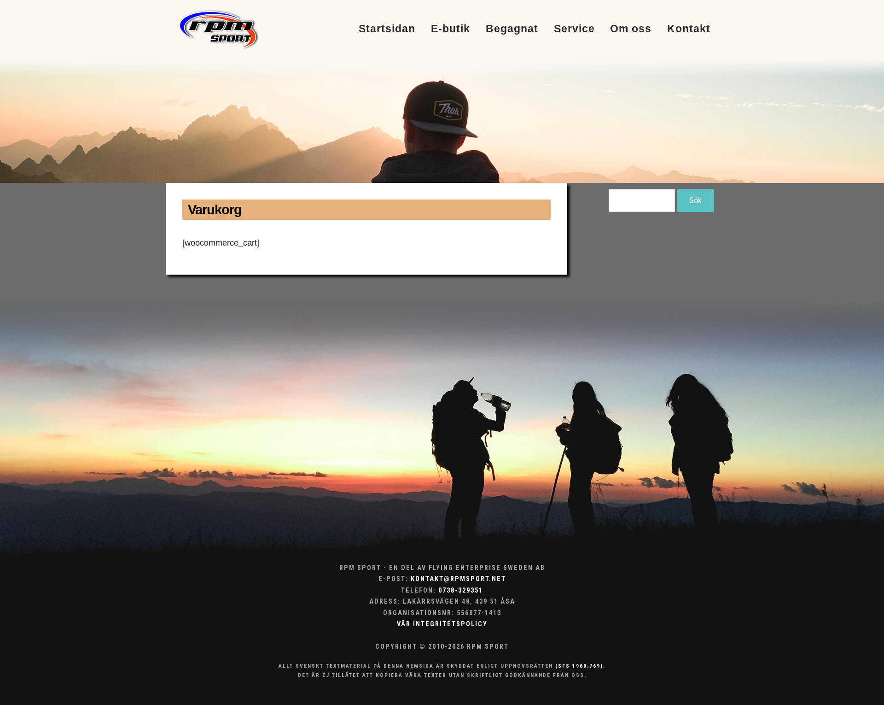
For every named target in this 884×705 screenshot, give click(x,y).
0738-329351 (460, 590)
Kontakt (688, 29)
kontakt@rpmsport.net (458, 579)
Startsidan (387, 29)
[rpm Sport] (228, 29)
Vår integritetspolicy (442, 624)
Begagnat (512, 29)
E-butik (450, 29)
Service (574, 29)
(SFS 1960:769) (579, 666)
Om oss (630, 29)
